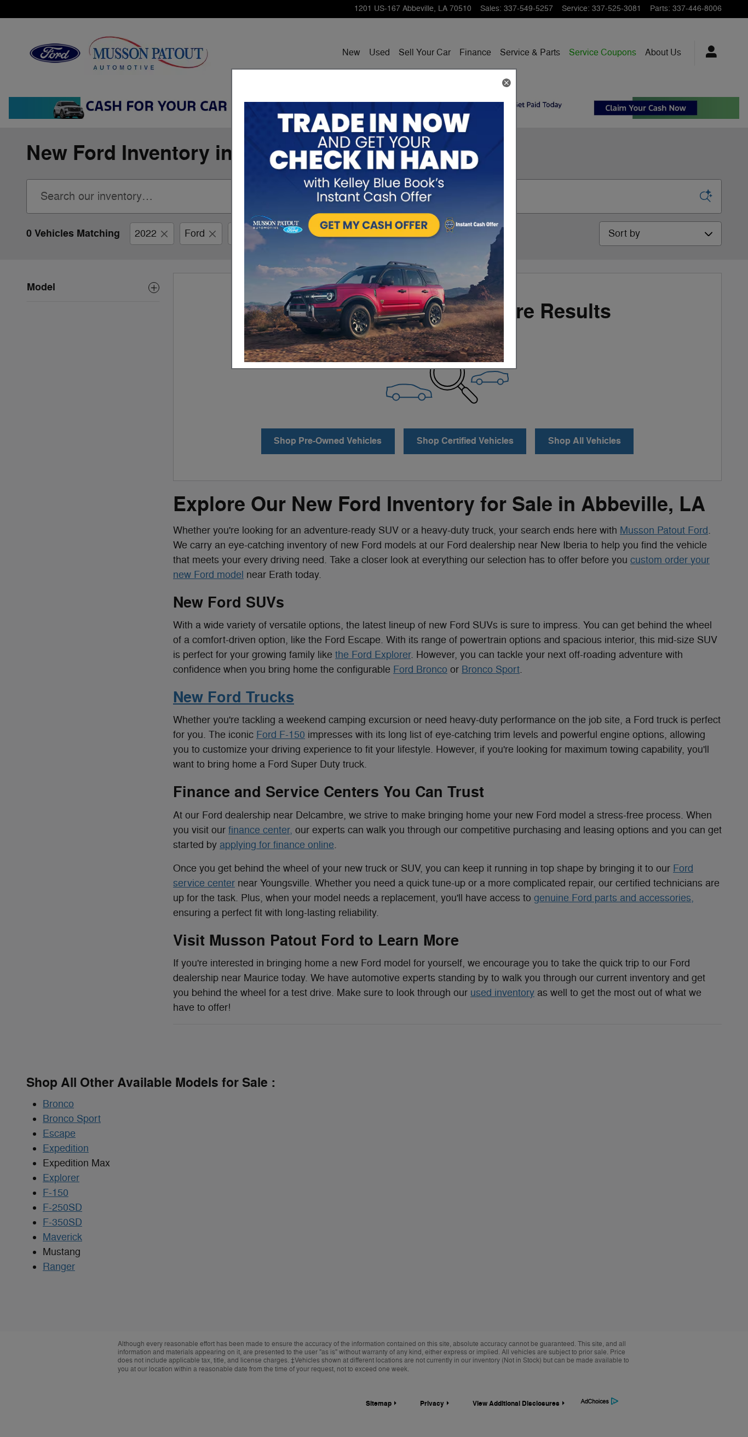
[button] (506, 84)
